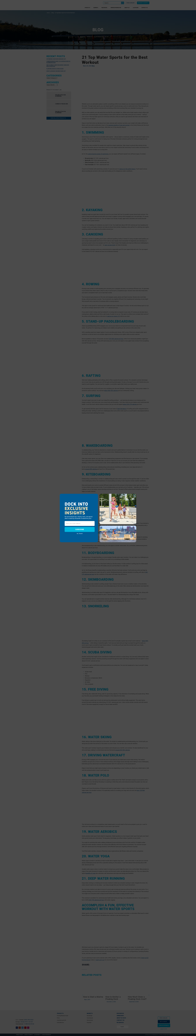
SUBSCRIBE (79, 529)
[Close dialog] (134, 495)
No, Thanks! (80, 533)
